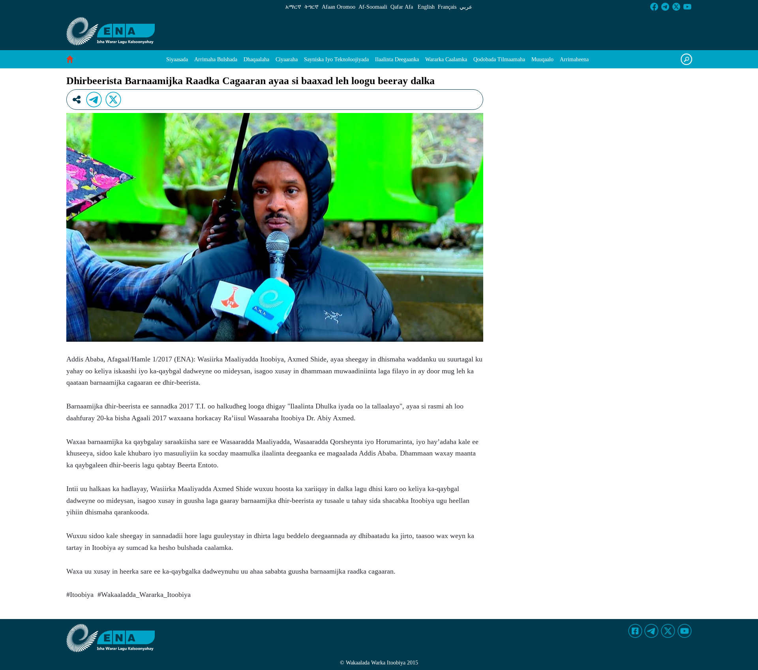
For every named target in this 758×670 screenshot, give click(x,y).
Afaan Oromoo (338, 7)
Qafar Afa (401, 7)
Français (447, 7)
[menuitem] (177, 59)
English (426, 7)
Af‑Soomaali (372, 7)
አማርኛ (293, 7)
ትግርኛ (311, 7)
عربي (466, 7)
